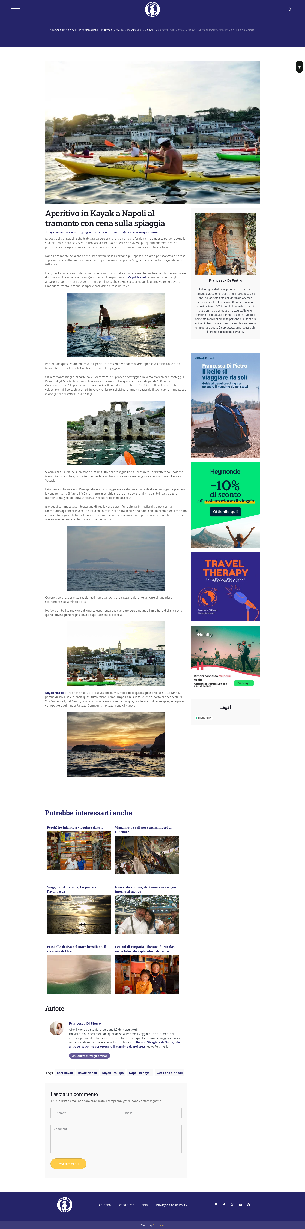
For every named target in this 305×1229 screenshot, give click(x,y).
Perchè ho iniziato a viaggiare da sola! (76, 827)
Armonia (158, 1225)
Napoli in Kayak (140, 1073)
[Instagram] (216, 1205)
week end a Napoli (170, 1073)
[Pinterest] (248, 1205)
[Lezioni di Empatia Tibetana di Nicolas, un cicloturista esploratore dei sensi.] (147, 979)
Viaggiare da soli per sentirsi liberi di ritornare (143, 829)
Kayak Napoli (137, 277)
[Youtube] (240, 1205)
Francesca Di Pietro (62, 232)
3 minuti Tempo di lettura (143, 232)
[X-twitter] (232, 1205)
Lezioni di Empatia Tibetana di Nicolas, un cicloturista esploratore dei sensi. (145, 949)
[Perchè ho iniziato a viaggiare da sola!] (79, 852)
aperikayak (65, 1073)
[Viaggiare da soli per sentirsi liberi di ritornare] (147, 856)
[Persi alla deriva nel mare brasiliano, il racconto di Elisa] (79, 976)
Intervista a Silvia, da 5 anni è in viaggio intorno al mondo (145, 889)
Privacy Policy (204, 718)
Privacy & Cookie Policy (171, 1205)
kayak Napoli (87, 1073)
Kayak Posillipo (113, 1073)
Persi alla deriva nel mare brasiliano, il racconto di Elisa (76, 949)
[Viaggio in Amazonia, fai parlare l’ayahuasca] (79, 916)
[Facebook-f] (224, 1205)
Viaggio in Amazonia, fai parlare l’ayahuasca (71, 889)
